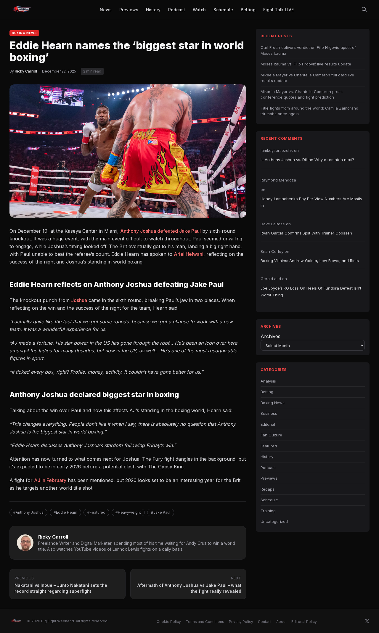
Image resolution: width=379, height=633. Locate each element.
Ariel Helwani (188, 254)
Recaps (267, 489)
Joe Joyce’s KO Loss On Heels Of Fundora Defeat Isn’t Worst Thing (311, 291)
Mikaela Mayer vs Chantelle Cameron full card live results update (307, 78)
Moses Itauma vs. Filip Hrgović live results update (306, 64)
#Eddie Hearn (65, 512)
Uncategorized (274, 521)
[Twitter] (367, 621)
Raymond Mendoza (278, 180)
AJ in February (50, 480)
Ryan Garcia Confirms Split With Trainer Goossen (306, 233)
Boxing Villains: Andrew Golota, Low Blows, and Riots (310, 260)
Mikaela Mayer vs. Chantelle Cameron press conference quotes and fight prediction (302, 94)
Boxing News (24, 33)
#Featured (96, 512)
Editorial (268, 424)
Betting (267, 391)
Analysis (268, 381)
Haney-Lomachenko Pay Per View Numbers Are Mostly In (311, 202)
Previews (269, 478)
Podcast (268, 467)
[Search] (364, 9)
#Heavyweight (128, 512)
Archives (270, 336)
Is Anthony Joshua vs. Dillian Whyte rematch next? (307, 159)
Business (269, 413)
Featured (269, 446)
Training (268, 510)
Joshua (79, 300)
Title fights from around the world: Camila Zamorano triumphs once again (309, 111)
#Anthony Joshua (28, 512)
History (267, 456)
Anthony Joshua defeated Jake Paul (160, 231)
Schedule (269, 499)
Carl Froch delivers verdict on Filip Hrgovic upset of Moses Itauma (308, 50)
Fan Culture (271, 435)
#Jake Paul (160, 512)
